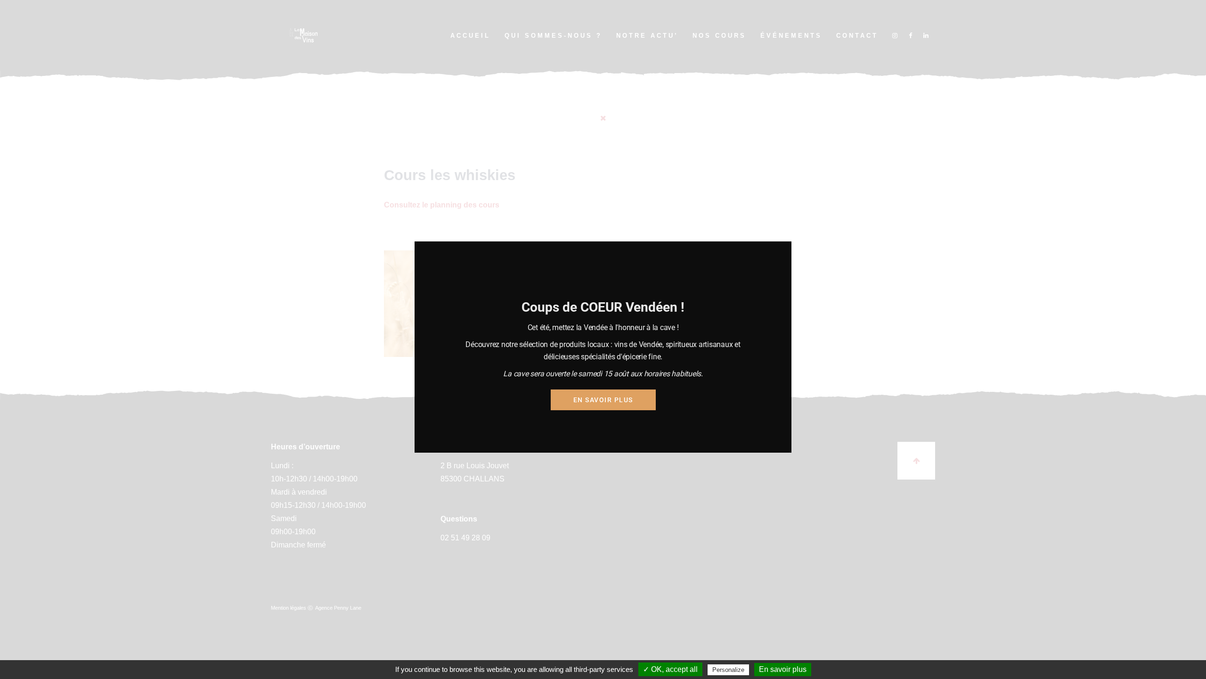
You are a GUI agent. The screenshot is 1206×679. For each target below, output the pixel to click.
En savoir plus (603, 400)
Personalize (728, 669)
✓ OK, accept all (670, 669)
